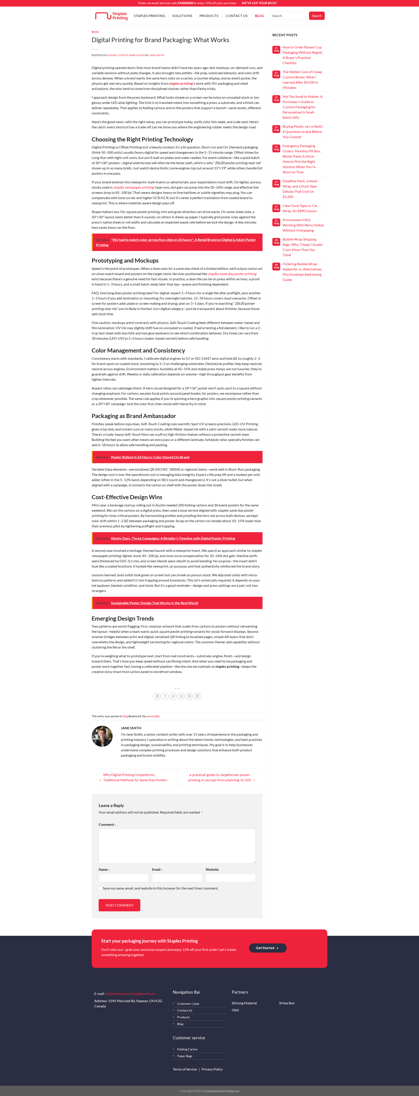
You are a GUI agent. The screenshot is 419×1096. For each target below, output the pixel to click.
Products (208, 16)
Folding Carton (187, 1049)
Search (317, 16)
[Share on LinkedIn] (197, 696)
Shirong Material (244, 1003)
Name (103, 869)
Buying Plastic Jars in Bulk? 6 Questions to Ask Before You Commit (303, 131)
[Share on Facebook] (165, 696)
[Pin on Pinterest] (189, 696)
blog (95, 31)
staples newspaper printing (133, 187)
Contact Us (237, 16)
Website (212, 869)
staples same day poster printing (232, 274)
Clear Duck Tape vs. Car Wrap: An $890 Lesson (300, 208)
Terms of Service (185, 1069)
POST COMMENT (119, 905)
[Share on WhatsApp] (157, 696)
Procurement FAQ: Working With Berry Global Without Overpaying (303, 225)
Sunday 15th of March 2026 (126, 55)
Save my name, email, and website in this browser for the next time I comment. (160, 888)
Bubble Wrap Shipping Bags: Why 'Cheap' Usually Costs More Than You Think (303, 247)
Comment (106, 824)
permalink (153, 716)
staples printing (181, 83)
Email (156, 869)
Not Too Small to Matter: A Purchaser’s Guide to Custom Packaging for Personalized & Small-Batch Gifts (303, 106)
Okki (235, 1010)
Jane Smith (156, 55)
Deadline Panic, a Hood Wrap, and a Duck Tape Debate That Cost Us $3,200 (300, 189)
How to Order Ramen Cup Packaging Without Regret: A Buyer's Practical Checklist (303, 55)
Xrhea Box (287, 1003)
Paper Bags (184, 1056)
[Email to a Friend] (181, 696)
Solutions (182, 16)
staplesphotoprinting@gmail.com (130, 993)
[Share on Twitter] (173, 696)
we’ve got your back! (259, 3)
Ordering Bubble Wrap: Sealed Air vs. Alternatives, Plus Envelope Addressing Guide (302, 272)
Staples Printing (149, 16)
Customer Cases (188, 1003)
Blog (259, 16)
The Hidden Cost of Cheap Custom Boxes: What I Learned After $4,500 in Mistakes (302, 79)
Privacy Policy (212, 1069)
